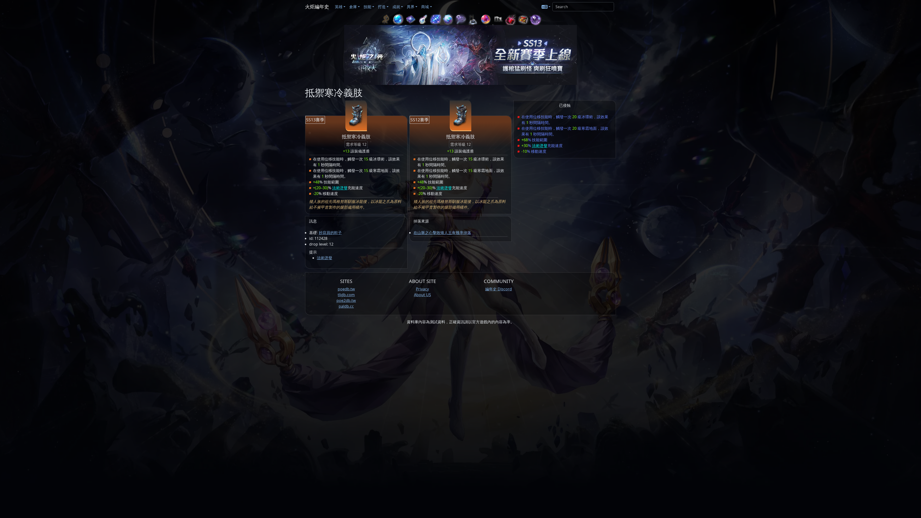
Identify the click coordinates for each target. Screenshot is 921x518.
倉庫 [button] (353, 6)
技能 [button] (367, 6)
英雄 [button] (338, 6)
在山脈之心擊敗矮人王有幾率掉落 (442, 232)
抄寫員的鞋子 (330, 232)
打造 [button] (382, 6)
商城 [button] (425, 6)
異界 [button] (410, 6)
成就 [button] (396, 6)
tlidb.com (346, 294)
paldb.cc (346, 306)
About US (422, 294)
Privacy (422, 289)
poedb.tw (346, 289)
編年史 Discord (498, 289)
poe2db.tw (346, 300)
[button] (546, 7)
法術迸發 (324, 257)
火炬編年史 (317, 6)
